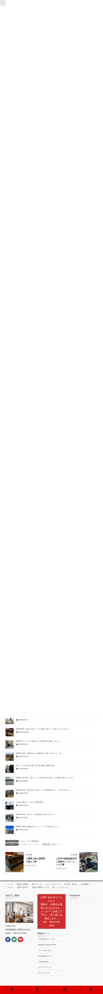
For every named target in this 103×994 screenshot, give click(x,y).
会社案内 (85, 884)
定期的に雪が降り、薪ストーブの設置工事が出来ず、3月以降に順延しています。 (45, 778)
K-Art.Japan (43, 962)
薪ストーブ (56, 844)
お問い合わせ (22, 887)
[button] (51, 911)
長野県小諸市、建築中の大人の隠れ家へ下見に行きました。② (38, 753)
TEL (91, 992)
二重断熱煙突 (46, 844)
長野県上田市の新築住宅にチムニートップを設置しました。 (37, 827)
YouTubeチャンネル (46, 939)
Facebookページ (45, 956)
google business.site (47, 945)
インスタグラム (45, 950)
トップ (10, 884)
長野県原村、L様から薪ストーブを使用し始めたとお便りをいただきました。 (44, 729)
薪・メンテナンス (60, 887)
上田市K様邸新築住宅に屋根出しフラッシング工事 (66, 861)
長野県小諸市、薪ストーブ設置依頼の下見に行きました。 (37, 814)
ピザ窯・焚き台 (70, 884)
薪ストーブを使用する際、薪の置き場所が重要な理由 (35, 765)
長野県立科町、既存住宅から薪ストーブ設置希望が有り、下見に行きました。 (44, 790)
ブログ (22, 841)
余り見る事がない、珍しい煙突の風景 (29, 802)
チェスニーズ (44, 973)
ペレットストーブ (52, 884)
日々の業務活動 (32, 841)
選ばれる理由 (22, 884)
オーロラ (23, 844)
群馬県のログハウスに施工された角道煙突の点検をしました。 (38, 741)
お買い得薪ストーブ (40, 887)
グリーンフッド (45, 967)
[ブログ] (14, 862)
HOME (12, 992)
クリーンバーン (34, 844)
